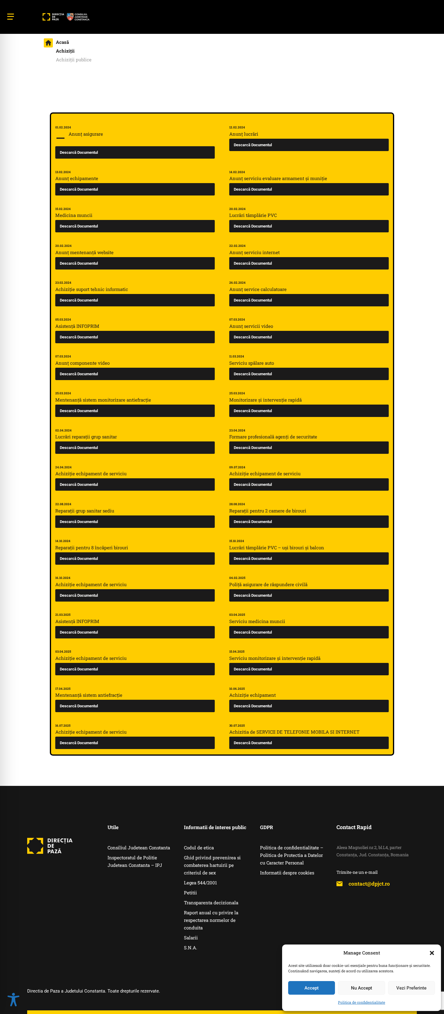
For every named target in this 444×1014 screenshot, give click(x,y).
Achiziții (65, 51)
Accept (311, 988)
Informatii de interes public (215, 827)
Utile (113, 827)
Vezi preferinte (411, 988)
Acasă (62, 42)
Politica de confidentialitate (361, 1002)
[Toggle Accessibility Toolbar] (13, 1000)
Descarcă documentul (79, 152)
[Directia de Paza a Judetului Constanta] (66, 17)
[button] (432, 953)
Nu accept (361, 988)
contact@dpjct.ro (369, 883)
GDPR (266, 827)
